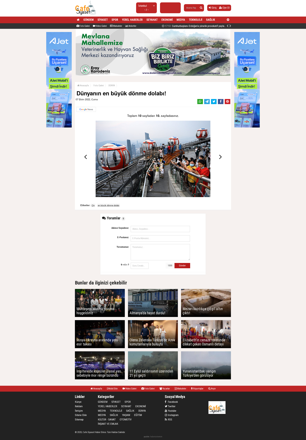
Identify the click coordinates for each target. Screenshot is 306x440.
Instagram (172, 415)
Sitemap (79, 419)
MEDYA (181, 19)
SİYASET (103, 19)
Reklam (79, 406)
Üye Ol (225, 7)
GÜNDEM (88, 19)
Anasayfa (84, 85)
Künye (78, 401)
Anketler (132, 26)
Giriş (214, 7)
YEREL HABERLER (132, 19)
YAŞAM (126, 415)
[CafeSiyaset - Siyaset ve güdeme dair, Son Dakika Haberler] (85, 15)
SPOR (115, 19)
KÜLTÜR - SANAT (107, 419)
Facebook (172, 401)
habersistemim (156, 436)
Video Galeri (101, 26)
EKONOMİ (167, 19)
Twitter (171, 406)
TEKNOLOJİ (195, 19)
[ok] (201, 7)
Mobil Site (113, 388)
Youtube (171, 410)
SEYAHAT (152, 19)
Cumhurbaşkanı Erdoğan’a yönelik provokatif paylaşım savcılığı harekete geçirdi (209, 26)
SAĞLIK (210, 19)
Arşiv (213, 388)
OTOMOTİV (126, 419)
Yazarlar (166, 388)
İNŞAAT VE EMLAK (108, 423)
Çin (93, 205)
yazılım (146, 436)
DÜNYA (112, 85)
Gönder (182, 265)
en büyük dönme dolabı (108, 205)
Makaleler (117, 26)
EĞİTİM (138, 415)
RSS (169, 419)
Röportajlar (198, 388)
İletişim (79, 410)
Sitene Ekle (81, 415)
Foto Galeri (84, 26)
